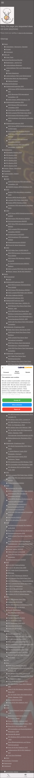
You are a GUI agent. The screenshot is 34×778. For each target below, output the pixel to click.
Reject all (17, 409)
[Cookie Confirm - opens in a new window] (25, 367)
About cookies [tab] (17, 372)
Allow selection (17, 405)
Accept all (17, 400)
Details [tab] (28, 372)
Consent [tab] (6, 372)
